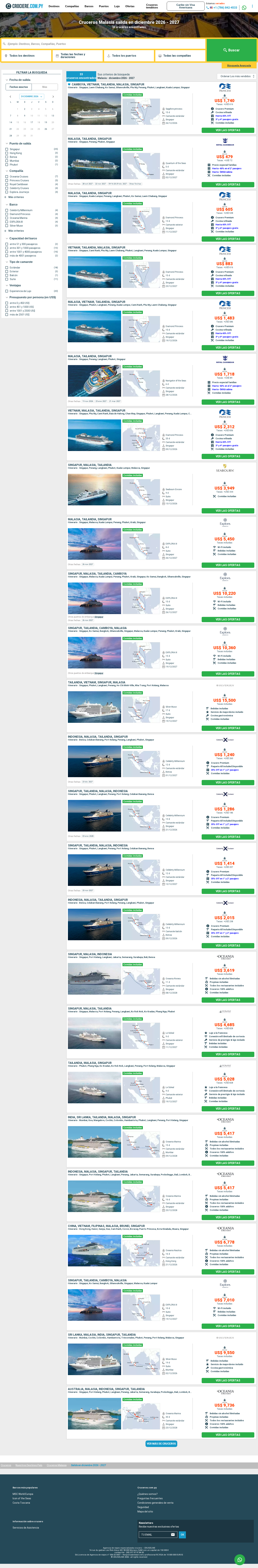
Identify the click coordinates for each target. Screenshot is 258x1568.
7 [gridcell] (10, 116)
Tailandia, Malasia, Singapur (90, 1063)
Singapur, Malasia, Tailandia (90, 465)
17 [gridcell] (32, 122)
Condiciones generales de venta (155, 1502)
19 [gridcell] (46, 122)
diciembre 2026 (29, 96)
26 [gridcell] (46, 129)
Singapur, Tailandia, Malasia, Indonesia (98, 791)
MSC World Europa (23, 1494)
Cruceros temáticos (152, 6)
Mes (44, 87)
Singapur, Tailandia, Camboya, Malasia (97, 628)
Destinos (54, 6)
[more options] (252, 6)
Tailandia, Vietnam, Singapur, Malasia (96, 682)
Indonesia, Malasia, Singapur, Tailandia (98, 1171)
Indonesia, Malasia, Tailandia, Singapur (98, 736)
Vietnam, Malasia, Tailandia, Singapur (96, 410)
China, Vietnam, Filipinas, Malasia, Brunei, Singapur (106, 1226)
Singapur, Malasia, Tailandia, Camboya (97, 573)
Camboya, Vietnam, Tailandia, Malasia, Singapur (108, 84)
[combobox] (105, 44)
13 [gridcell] (53, 116)
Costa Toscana (21, 1502)
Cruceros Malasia (57, 1465)
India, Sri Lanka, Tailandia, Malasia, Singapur (102, 1117)
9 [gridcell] (24, 116)
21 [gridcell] (10, 129)
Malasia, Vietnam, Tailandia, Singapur (96, 302)
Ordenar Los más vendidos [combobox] (236, 76)
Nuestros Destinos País (29, 1465)
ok (182, 1534)
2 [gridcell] (24, 109)
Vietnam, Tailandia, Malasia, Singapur (96, 247)
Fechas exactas (19, 87)
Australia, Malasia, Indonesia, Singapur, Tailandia (106, 1389)
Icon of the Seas (22, 1498)
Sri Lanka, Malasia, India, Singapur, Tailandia (102, 1334)
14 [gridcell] (10, 122)
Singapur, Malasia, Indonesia (90, 954)
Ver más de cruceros (161, 1443)
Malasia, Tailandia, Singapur (90, 138)
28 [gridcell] (10, 135)
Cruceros (6, 1465)
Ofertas (129, 6)
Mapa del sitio (145, 1511)
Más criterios (16, 197)
